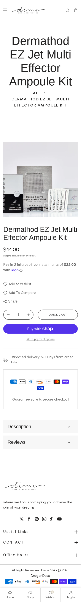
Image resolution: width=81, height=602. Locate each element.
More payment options (41, 338)
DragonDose (40, 576)
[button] (5, 10)
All (37, 93)
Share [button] (12, 301)
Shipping (7, 255)
